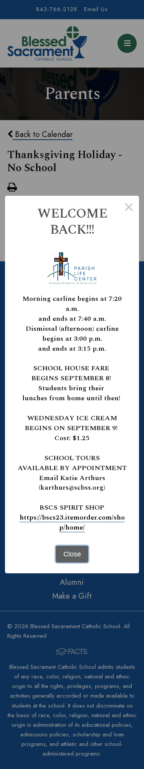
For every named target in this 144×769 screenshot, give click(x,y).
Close (72, 554)
